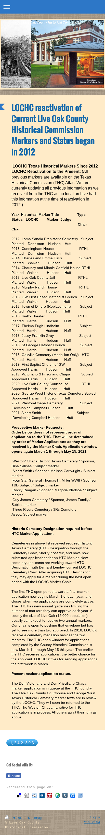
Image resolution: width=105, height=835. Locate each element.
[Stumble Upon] (57, 795)
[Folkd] (42, 795)
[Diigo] (72, 795)
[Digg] (26, 795)
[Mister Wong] (49, 795)
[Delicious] (19, 795)
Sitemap (35, 818)
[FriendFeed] (80, 795)
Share (15, 776)
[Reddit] (34, 795)
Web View (92, 822)
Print (17, 818)
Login (95, 817)
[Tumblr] (65, 795)
